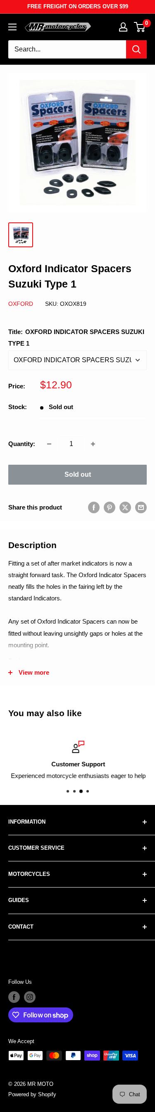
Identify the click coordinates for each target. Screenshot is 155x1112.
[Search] (136, 49)
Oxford (20, 303)
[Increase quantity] (93, 444)
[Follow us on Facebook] (14, 997)
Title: (76, 337)
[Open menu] (12, 27)
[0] (140, 27)
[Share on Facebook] (94, 507)
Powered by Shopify (32, 1094)
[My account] (123, 27)
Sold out (77, 474)
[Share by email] (141, 507)
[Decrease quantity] (49, 444)
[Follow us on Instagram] (30, 997)
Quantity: (21, 443)
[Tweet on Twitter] (125, 507)
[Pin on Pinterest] (109, 507)
